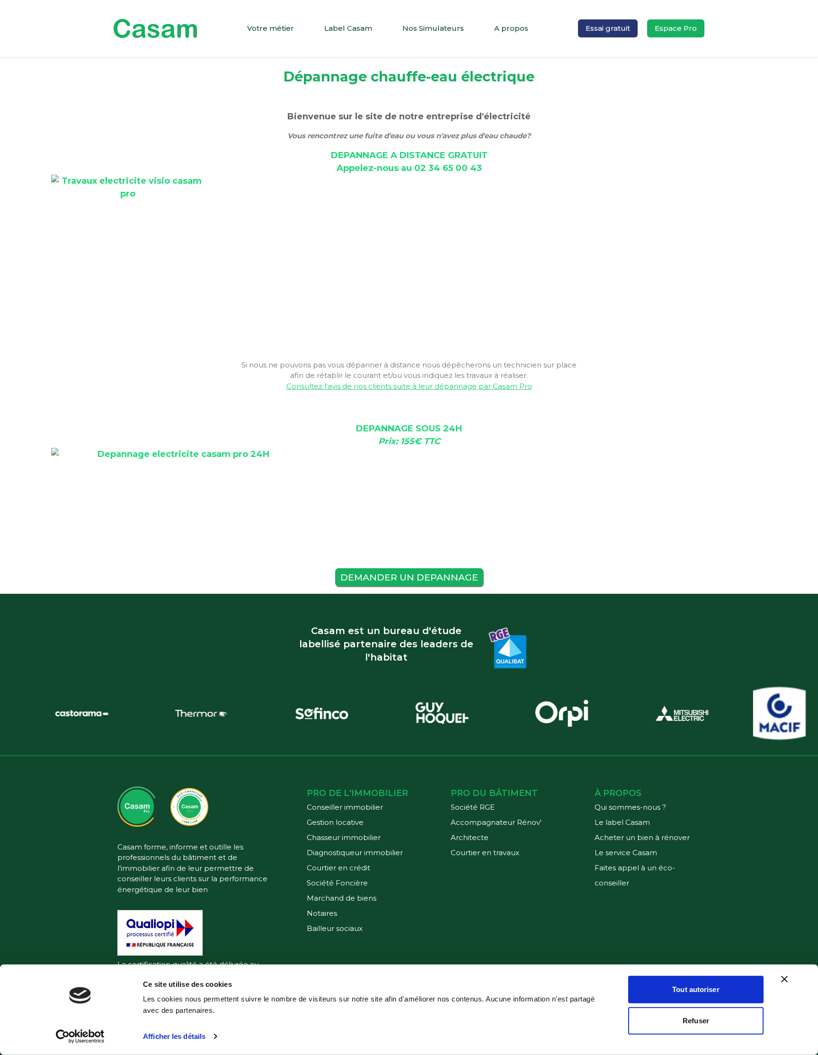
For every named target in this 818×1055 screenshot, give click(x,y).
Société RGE (473, 807)
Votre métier (270, 28)
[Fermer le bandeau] (784, 979)
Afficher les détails (174, 1036)
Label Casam (348, 28)
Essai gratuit (608, 28)
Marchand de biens (341, 898)
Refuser (696, 1020)
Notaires (322, 913)
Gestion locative (335, 822)
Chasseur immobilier (344, 837)
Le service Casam (626, 852)
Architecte (470, 837)
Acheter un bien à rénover (642, 837)
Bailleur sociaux (335, 928)
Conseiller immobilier (345, 807)
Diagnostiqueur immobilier (355, 852)
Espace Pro (676, 28)
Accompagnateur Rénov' (496, 822)
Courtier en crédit (338, 867)
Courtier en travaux (485, 852)
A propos (511, 28)
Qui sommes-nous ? (630, 807)
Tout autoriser (695, 989)
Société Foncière (337, 882)
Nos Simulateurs (433, 28)
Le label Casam (622, 822)
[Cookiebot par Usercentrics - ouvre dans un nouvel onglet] (80, 1036)
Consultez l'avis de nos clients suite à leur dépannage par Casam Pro (409, 386)
